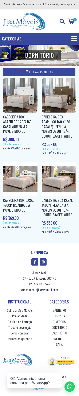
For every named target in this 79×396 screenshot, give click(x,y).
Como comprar (20, 333)
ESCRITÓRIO (59, 333)
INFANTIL (59, 338)
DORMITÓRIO (59, 327)
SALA (59, 344)
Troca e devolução (19, 327)
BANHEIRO (59, 310)
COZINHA (59, 316)
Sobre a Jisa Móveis (20, 310)
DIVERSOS (59, 321)
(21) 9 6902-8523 (39, 284)
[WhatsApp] (69, 386)
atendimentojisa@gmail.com (39, 289)
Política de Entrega (20, 321)
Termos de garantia (19, 338)
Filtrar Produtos (41, 72)
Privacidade (19, 316)
